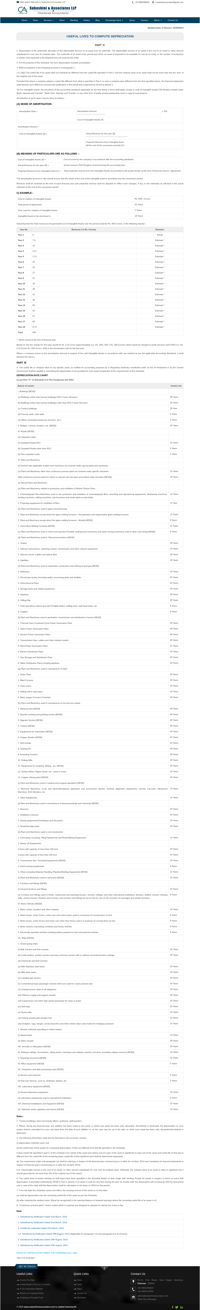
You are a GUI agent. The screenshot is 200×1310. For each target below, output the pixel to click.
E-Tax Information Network (31, 1289)
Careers (144, 20)
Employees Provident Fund (31, 1298)
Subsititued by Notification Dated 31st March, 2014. (44, 1222)
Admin (157, 20)
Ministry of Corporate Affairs (32, 1293)
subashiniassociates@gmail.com (169, 2)
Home (24, 20)
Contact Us (173, 20)
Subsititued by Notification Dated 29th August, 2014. (44, 1239)
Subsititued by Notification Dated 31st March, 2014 (43, 1217)
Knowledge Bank (114, 20)
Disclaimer (81, 1298)
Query (132, 20)
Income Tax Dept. (27, 1280)
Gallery (86, 20)
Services (48, 20)
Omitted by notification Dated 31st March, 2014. (42, 1228)
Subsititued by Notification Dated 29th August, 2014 (45, 1234)
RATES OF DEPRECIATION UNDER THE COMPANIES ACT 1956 (47, 1253)
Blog (97, 20)
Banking (74, 20)
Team (35, 20)
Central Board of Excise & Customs (35, 1284)
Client (62, 20)
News (79, 1289)
